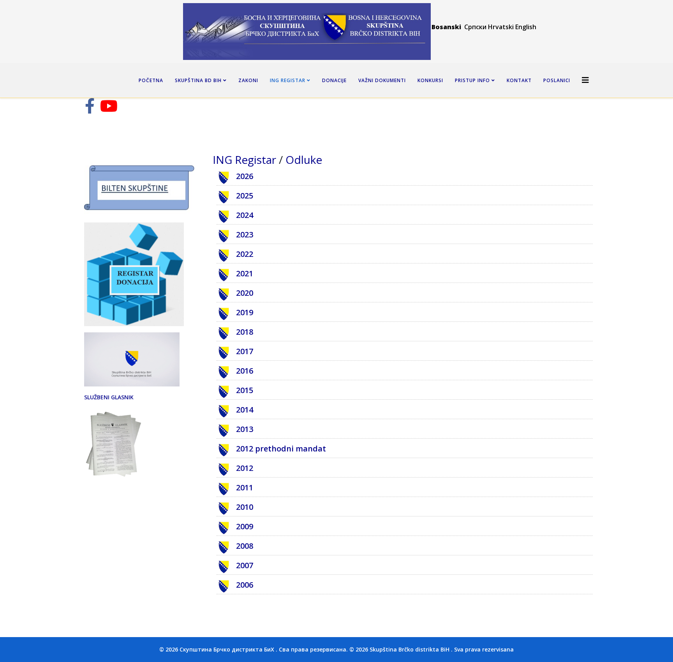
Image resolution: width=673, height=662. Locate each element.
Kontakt (519, 80)
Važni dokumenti (382, 80)
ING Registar (288, 80)
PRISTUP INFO (472, 80)
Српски (476, 27)
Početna (151, 80)
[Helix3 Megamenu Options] (585, 80)
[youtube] (109, 109)
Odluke (303, 159)
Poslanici (556, 80)
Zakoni (248, 80)
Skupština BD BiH (198, 80)
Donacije (334, 80)
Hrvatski (501, 27)
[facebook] (90, 109)
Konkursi (430, 80)
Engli (522, 27)
